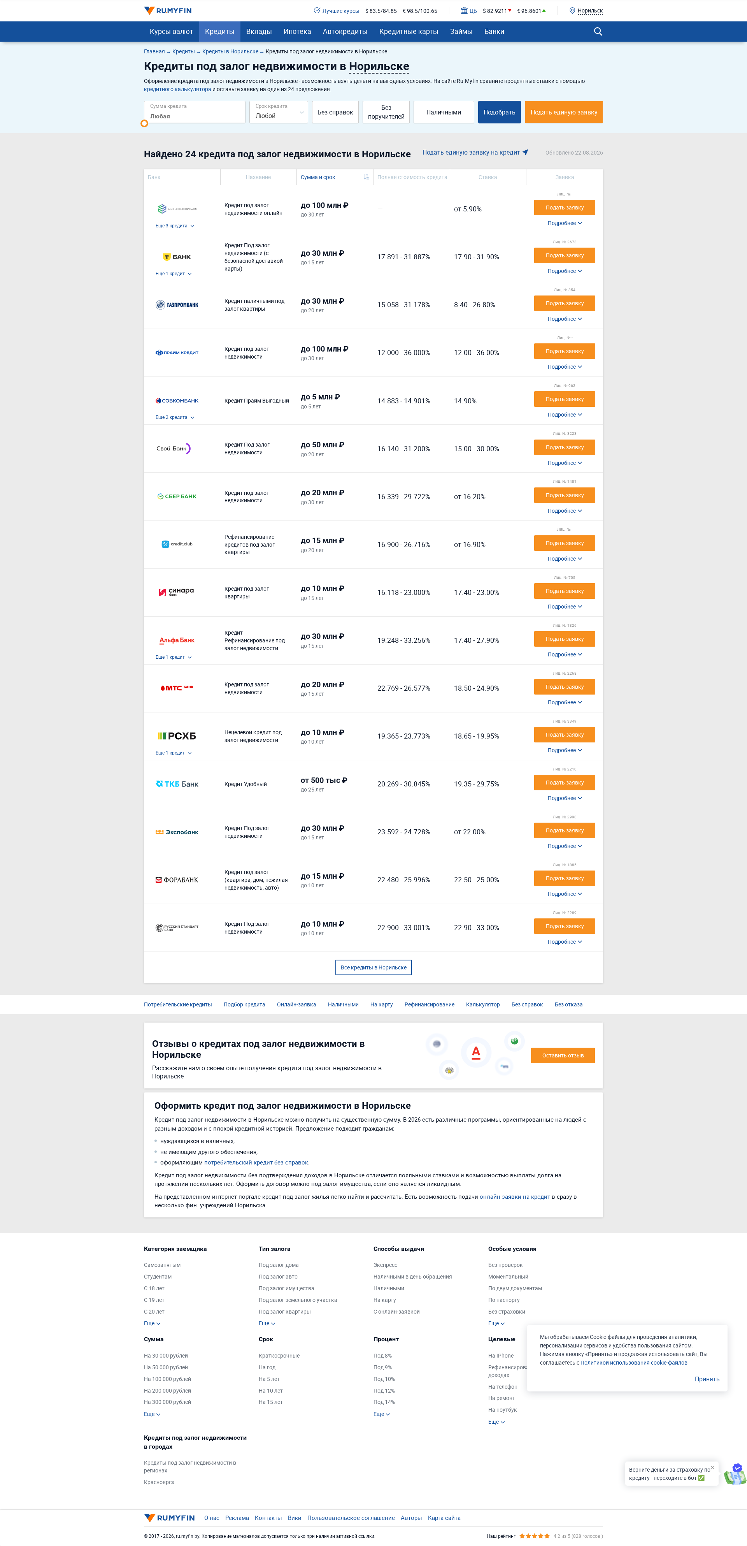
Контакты (268, 1517)
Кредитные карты (408, 31)
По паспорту (504, 1299)
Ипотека (297, 31)
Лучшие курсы (341, 10)
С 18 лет (154, 1288)
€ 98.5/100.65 (420, 10)
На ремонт (501, 1398)
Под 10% (384, 1378)
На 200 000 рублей (167, 1390)
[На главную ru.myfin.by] (169, 1518)
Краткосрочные (279, 1355)
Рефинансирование (429, 1004)
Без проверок (505, 1264)
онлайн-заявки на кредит (515, 1196)
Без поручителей (386, 112)
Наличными (443, 112)
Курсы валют (171, 31)
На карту (381, 1004)
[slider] (144, 123)
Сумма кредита (168, 105)
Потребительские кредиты (178, 1004)
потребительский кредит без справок (256, 1162)
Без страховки (506, 1311)
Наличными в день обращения (413, 1276)
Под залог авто (278, 1276)
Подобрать (500, 112)
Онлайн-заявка (296, 1004)
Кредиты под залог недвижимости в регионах (190, 1466)
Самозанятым (162, 1264)
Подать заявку (565, 207)
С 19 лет (154, 1299)
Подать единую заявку (564, 112)
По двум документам (515, 1288)
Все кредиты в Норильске (374, 967)
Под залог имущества (286, 1288)
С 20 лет (154, 1311)
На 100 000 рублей (167, 1378)
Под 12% (384, 1390)
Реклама (237, 1517)
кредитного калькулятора (177, 89)
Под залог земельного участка (298, 1299)
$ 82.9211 (495, 10)
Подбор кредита (244, 1004)
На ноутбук (502, 1409)
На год (267, 1367)
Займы (461, 31)
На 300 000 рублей (167, 1401)
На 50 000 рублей (166, 1367)
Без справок (335, 112)
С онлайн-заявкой (397, 1311)
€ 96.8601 (529, 10)
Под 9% (383, 1367)
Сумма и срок (318, 177)
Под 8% (383, 1355)
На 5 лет (269, 1378)
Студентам (158, 1276)
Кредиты (220, 31)
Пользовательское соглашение (351, 1517)
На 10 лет (271, 1390)
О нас (211, 1517)
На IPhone (501, 1355)
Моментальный (508, 1276)
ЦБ (473, 10)
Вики (295, 1517)
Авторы (411, 1517)
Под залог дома (279, 1264)
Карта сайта (444, 1517)
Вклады (259, 31)
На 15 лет (271, 1401)
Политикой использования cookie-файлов (633, 1362)
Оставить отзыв (563, 1055)
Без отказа (569, 1004)
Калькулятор (483, 1004)
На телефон (502, 1386)
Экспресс (385, 1264)
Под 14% (384, 1401)
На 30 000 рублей (166, 1355)
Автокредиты (345, 31)
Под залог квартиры (285, 1311)
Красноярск (159, 1482)
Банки (494, 31)
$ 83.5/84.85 (381, 10)
